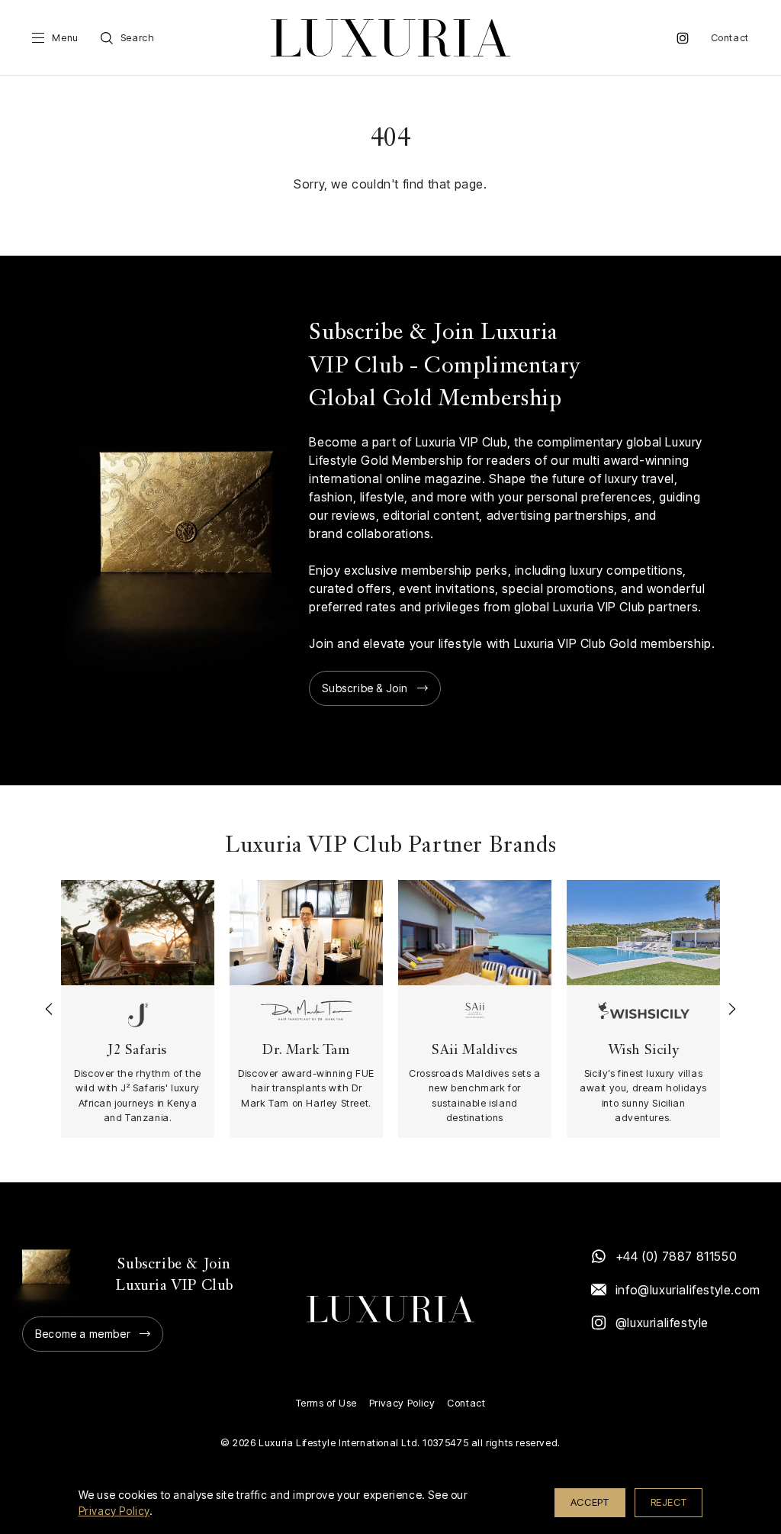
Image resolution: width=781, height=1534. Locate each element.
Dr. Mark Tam (305, 1050)
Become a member (82, 1333)
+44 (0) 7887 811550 (676, 1256)
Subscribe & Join (365, 688)
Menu (65, 38)
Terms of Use (326, 1403)
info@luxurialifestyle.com (687, 1289)
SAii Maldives (475, 1050)
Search (138, 38)
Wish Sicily (644, 1050)
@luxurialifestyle (662, 1322)
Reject (669, 1502)
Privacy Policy (402, 1403)
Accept (589, 1502)
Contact (730, 38)
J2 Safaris (137, 1050)
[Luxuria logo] (390, 38)
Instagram (682, 38)
